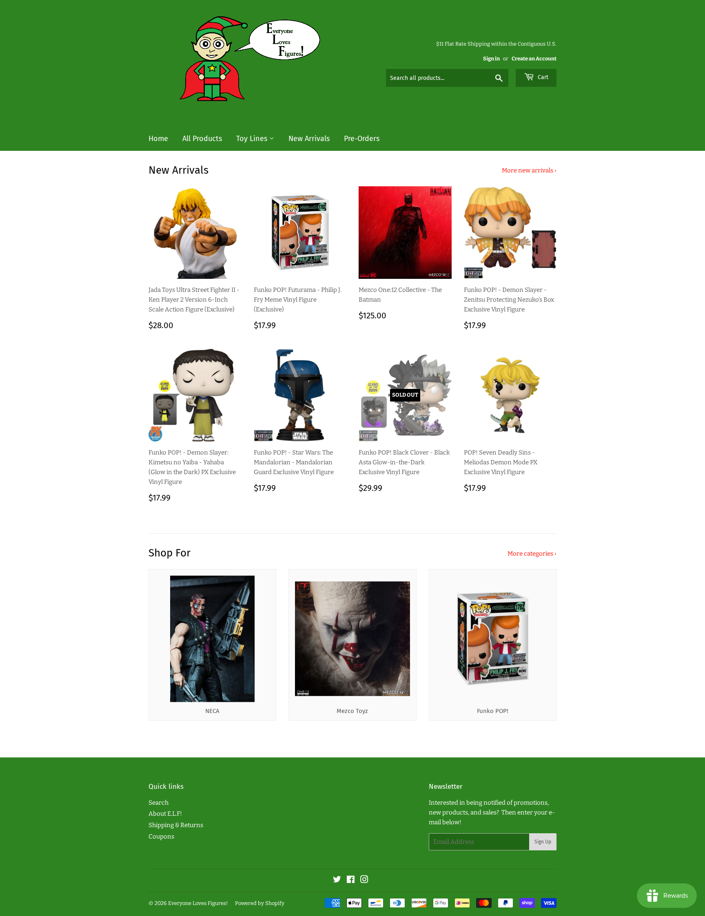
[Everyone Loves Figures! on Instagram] (364, 880)
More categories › (532, 553)
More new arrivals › (529, 170)
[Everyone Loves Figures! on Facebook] (350, 880)
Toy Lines (252, 138)
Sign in (491, 58)
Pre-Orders (361, 138)
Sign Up (542, 842)
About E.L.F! (165, 813)
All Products (202, 138)
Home (158, 138)
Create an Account (534, 58)
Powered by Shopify (259, 903)
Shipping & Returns (176, 825)
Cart (542, 77)
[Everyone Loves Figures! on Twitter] (337, 880)
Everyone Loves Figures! (198, 903)
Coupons (161, 836)
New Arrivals (309, 138)
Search (158, 802)
